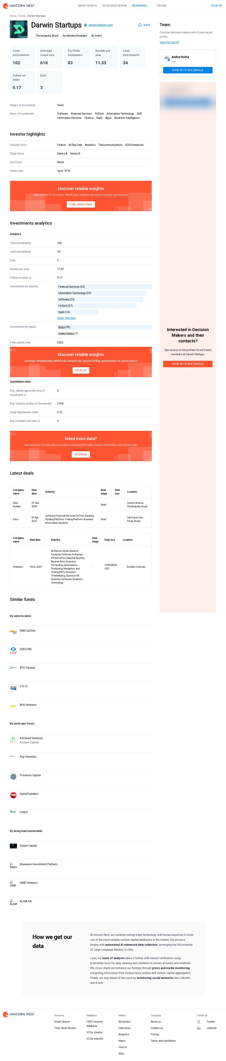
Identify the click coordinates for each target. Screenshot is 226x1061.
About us (156, 1021)
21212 (24, 686)
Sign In (216, 5)
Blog (121, 1053)
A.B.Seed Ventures (31, 738)
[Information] (30, 278)
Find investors (81, 204)
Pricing (162, 5)
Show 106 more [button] (66, 318)
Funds (22, 15)
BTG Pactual (27, 667)
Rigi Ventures (28, 756)
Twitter (211, 1021)
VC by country (94, 1032)
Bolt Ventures (28, 704)
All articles (124, 1021)
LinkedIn (212, 1028)
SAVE (147, 25)
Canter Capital (28, 845)
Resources (139, 5)
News (121, 1040)
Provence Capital (30, 775)
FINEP (24, 812)
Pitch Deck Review (114, 5)
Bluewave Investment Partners (39, 864)
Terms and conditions (163, 1040)
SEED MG (26, 649)
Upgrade (81, 454)
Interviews (124, 1028)
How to (122, 1047)
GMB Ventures (29, 882)
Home (13, 15)
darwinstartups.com (101, 25)
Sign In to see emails (187, 70)
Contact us (157, 1028)
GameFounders (29, 793)
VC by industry (94, 1038)
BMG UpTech (28, 630)
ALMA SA (26, 901)
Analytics (123, 1034)
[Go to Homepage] (19, 5)
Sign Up (81, 370)
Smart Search (87, 5)
